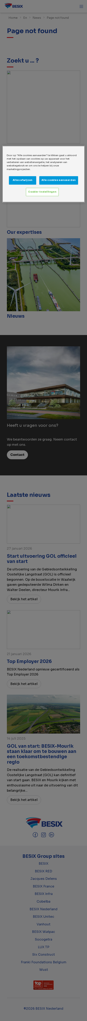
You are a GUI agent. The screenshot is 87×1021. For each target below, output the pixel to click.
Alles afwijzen (23, 180)
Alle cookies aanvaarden (58, 180)
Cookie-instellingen (42, 191)
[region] (43, 174)
